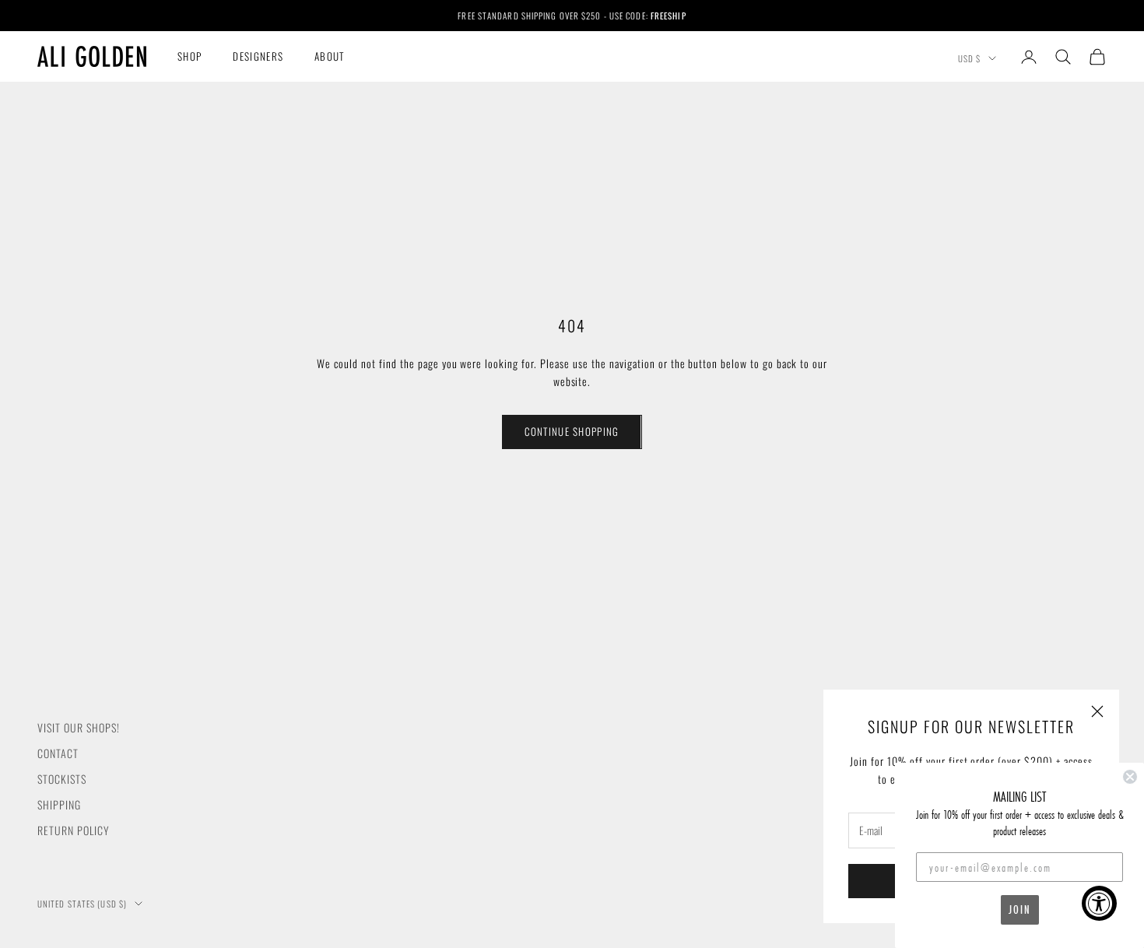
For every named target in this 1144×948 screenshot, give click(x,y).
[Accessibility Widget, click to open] (1099, 903)
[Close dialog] (1130, 777)
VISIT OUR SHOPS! (78, 727)
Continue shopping (572, 431)
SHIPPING (59, 804)
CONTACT (58, 753)
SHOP (189, 56)
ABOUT (329, 56)
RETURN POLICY (73, 830)
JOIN (1020, 909)
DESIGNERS (258, 56)
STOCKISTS (61, 779)
